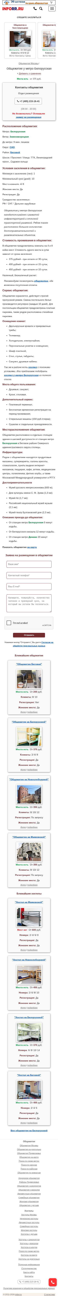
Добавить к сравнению (30, 73)
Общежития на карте (29, 1157)
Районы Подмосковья (29, 1182)
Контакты (29, 1276)
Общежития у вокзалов (29, 1190)
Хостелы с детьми (29, 1234)
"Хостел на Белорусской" (29, 1017)
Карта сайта (29, 1272)
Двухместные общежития (29, 1194)
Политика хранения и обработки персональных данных (29, 1288)
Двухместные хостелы (29, 1222)
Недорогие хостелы (29, 1219)
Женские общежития (29, 1201)
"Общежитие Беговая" (29, 664)
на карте (32, 547)
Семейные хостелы (29, 1226)
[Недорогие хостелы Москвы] (29, 2)
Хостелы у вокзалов (29, 1243)
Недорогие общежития (29, 1178)
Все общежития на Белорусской (29, 1130)
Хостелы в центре (29, 1247)
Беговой (15, 152)
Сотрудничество (29, 1268)
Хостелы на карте (29, 1255)
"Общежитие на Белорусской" (29, 722)
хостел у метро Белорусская (21, 375)
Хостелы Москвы (29, 1215)
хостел (32, 367)
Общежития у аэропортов (29, 1186)
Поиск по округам (29, 1165)
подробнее (32, 712)
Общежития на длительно (29, 1149)
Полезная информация (29, 1264)
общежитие (41, 281)
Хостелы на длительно (29, 1259)
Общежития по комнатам (29, 1173)
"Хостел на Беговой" (29, 1075)
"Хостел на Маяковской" (29, 902)
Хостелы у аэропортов (29, 1240)
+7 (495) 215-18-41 (29, 101)
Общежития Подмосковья (29, 1153)
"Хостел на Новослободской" (29, 959)
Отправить (29, 635)
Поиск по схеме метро (29, 1161)
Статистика (49, 1294)
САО (12, 147)
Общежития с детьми (29, 1205)
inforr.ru (18, 1294)
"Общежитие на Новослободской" (29, 779)
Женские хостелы (29, 1230)
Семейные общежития (29, 1198)
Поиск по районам (29, 1169)
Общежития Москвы (28, 63)
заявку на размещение (28, 117)
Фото (23, 712)
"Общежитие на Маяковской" (29, 837)
